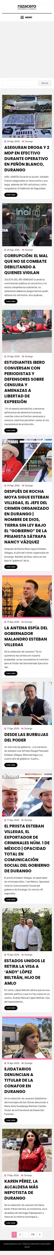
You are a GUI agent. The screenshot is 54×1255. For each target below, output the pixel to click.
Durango (29, 141)
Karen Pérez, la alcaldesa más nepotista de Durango (21, 1189)
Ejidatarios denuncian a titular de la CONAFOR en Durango (18, 1080)
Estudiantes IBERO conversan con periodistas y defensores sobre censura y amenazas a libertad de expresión (24, 382)
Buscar (45, 83)
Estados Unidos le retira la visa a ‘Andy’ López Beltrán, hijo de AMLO (24, 972)
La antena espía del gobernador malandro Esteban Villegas (26, 636)
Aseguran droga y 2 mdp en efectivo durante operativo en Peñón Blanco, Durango (26, 159)
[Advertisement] (27, 50)
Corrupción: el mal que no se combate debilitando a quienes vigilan (26, 264)
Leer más (10, 195)
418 (34, 1234)
